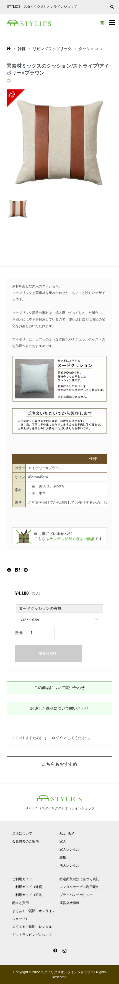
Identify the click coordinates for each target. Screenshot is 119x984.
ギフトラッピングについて (32, 935)
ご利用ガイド (22, 879)
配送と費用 (20, 903)
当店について (22, 833)
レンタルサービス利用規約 (79, 887)
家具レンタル (69, 849)
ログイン (59, 738)
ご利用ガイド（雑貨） (28, 887)
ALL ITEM (67, 833)
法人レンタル (69, 865)
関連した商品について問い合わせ (59, 708)
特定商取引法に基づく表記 (79, 879)
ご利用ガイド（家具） (28, 895)
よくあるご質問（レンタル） (33, 927)
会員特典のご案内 (25, 841)
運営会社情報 (69, 903)
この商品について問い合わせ (59, 687)
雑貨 (63, 857)
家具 (63, 841)
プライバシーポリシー (76, 895)
